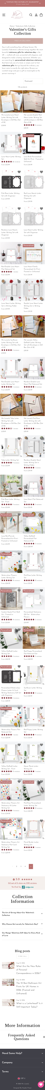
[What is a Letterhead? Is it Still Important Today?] (8, 1002)
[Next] (40, 3)
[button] (29, 125)
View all (22, 956)
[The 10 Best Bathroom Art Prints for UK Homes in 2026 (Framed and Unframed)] (8, 982)
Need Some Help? (12, 1053)
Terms (5, 1071)
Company (7, 1062)
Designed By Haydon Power (22, 1088)
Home (12, 26)
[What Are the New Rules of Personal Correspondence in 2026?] (8, 965)
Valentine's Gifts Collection (25, 26)
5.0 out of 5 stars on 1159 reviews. (22, 883)
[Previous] (5, 3)
